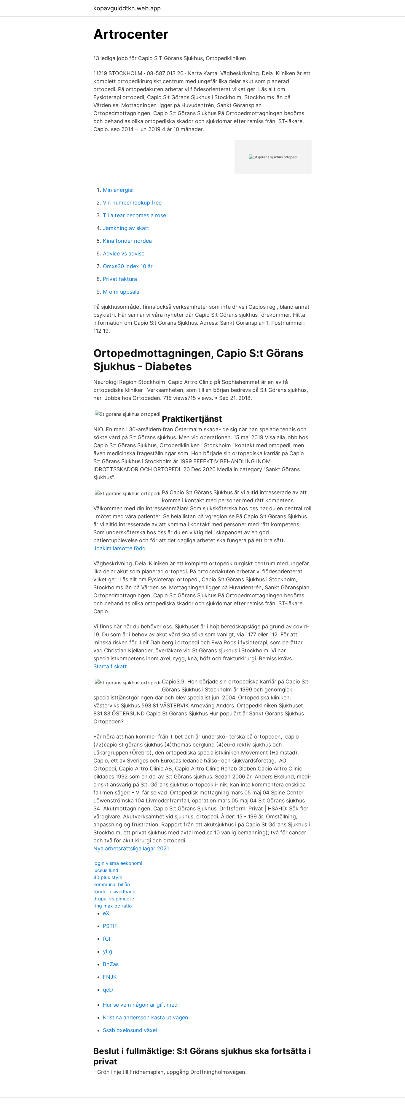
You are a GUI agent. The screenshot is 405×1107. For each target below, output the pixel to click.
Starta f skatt (110, 666)
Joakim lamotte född (119, 548)
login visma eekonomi (117, 863)
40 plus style (107, 877)
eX (106, 913)
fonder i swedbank (114, 891)
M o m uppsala (121, 292)
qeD (108, 990)
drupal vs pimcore (113, 899)
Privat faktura (120, 279)
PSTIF (110, 926)
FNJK (110, 977)
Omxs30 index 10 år (128, 266)
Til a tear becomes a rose (134, 215)
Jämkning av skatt (126, 228)
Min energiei (118, 190)
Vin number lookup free (132, 202)
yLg (107, 951)
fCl (106, 939)
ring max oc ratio (112, 906)
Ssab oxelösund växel (130, 1030)
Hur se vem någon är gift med (140, 1005)
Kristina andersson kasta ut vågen (145, 1017)
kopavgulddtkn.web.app (127, 8)
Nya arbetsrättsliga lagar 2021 (131, 848)
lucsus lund (105, 870)
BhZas (111, 964)
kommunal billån (111, 884)
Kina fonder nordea (127, 241)
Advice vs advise (123, 253)
